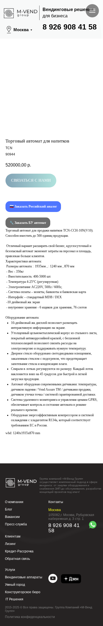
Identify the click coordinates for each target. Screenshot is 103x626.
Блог (8, 509)
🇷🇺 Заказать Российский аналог (33, 206)
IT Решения (14, 599)
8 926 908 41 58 (70, 27)
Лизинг (10, 544)
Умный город (15, 585)
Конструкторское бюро (22, 592)
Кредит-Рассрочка (19, 551)
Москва (21, 29)
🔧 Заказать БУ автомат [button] (28, 223)
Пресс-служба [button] (16, 524)
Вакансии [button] (12, 517)
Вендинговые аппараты (23, 577)
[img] (52, 578)
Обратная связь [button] (17, 559)
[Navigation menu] (92, 11)
